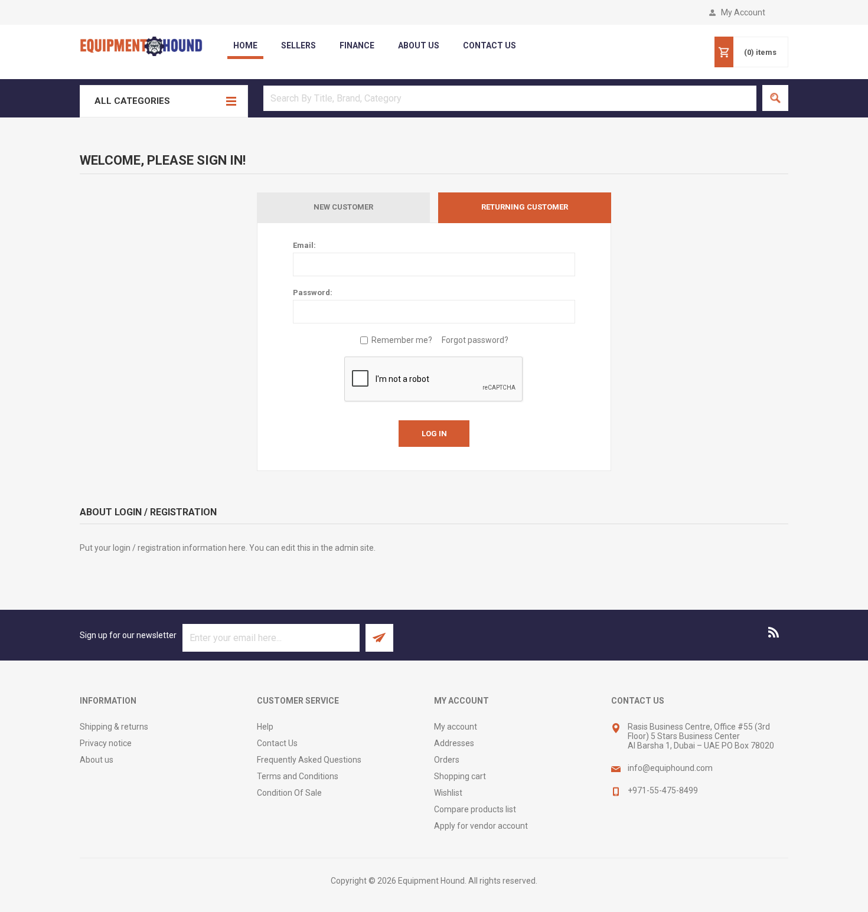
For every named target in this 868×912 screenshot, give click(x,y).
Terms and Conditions (297, 776)
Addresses (454, 743)
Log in (434, 433)
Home (245, 45)
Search (775, 98)
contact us (489, 45)
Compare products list (475, 809)
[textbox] (509, 98)
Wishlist (448, 792)
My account (455, 726)
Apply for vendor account (481, 826)
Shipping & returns (114, 726)
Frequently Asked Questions (309, 759)
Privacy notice (106, 743)
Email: (304, 245)
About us (96, 759)
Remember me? (401, 340)
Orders (446, 759)
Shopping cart (460, 776)
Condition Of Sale (289, 792)
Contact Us (277, 743)
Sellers (298, 45)
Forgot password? (475, 340)
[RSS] (774, 632)
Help (265, 726)
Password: (312, 292)
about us (418, 45)
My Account (743, 12)
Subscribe (379, 638)
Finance (357, 45)
